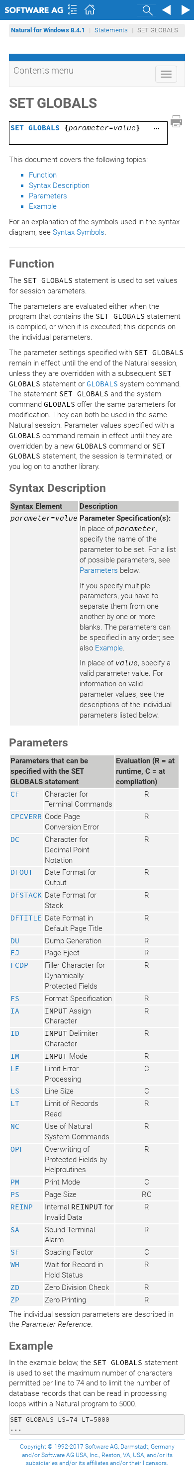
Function (43, 175)
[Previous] (165, 9)
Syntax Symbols (78, 232)
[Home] (91, 9)
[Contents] (72, 9)
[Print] (176, 121)
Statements (111, 30)
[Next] (184, 9)
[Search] (146, 10)
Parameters (48, 195)
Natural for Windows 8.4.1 (48, 30)
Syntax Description (59, 185)
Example (43, 206)
